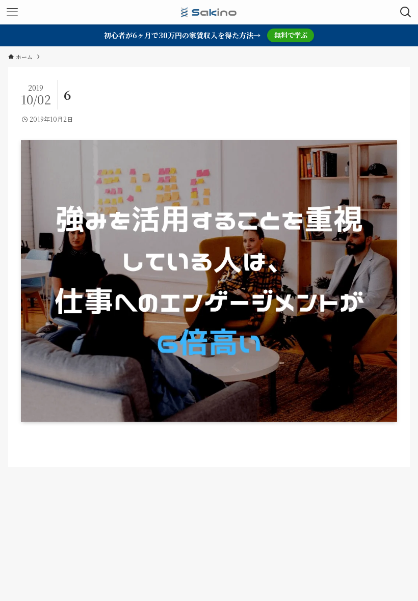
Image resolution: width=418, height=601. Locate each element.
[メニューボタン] (12, 12)
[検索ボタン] (406, 12)
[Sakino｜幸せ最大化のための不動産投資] (209, 12)
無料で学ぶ (290, 35)
